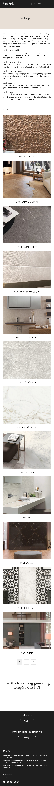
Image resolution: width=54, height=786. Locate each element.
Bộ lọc (6, 110)
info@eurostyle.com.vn (11, 777)
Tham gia (27, 738)
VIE (35, 4)
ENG (39, 4)
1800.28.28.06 (7, 774)
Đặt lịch (27, 721)
